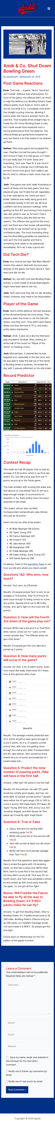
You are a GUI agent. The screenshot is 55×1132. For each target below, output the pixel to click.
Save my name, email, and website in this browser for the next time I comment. (27, 1061)
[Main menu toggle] (49, 9)
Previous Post (27, 951)
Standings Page (36, 564)
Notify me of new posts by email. (26, 1081)
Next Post (27, 957)
